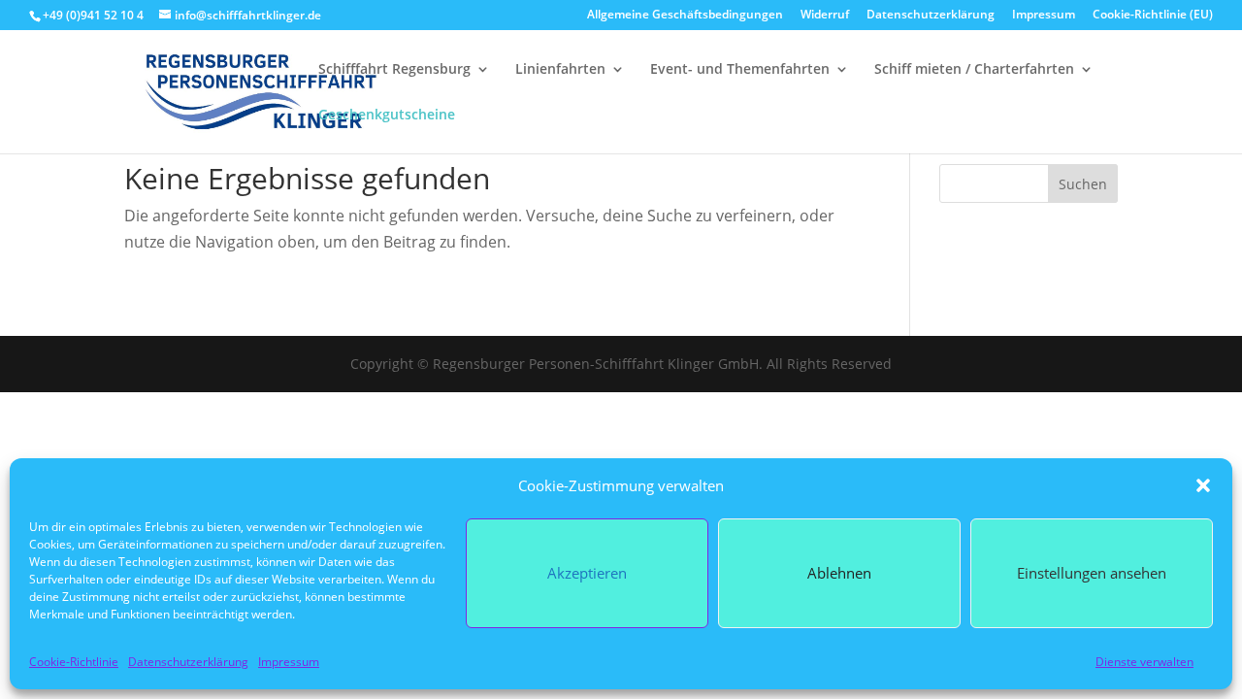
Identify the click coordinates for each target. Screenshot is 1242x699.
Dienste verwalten (1144, 661)
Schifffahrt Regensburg (394, 70)
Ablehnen (839, 572)
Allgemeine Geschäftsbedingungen (685, 15)
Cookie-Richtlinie (73, 661)
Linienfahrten (560, 70)
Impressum (288, 661)
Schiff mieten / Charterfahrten (974, 70)
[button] (1203, 485)
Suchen (1083, 184)
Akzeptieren (587, 572)
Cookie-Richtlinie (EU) (1153, 15)
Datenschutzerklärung (188, 661)
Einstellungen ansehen (1091, 572)
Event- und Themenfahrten (740, 70)
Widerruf (825, 15)
